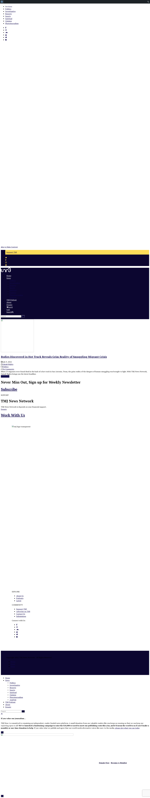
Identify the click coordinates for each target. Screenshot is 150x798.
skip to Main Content (9, 247)
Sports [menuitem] (8, 16)
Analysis (13, 700)
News (13, 664)
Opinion (13, 695)
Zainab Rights (7, 364)
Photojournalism (16, 697)
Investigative (15, 685)
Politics (5, 366)
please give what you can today (127, 728)
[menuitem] (2, 2)
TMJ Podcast (10, 702)
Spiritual (13, 692)
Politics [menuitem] (8, 9)
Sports (12, 690)
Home (13, 661)
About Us (19, 596)
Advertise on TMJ (23, 611)
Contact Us (20, 614)
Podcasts (19, 598)
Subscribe (9, 389)
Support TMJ (21, 609)
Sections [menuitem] (8, 6)
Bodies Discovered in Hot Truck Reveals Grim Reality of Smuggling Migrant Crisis (54, 356)
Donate (4, 409)
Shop (13, 666)
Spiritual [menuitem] (8, 18)
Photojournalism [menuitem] (12, 23)
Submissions (21, 616)
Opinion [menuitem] (8, 21)
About (7, 704)
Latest (18, 600)
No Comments (8, 369)
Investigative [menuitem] (10, 11)
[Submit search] (23, 711)
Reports (13, 687)
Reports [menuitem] (8, 14)
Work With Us (13, 415)
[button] (9, 307)
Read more (5, 376)
